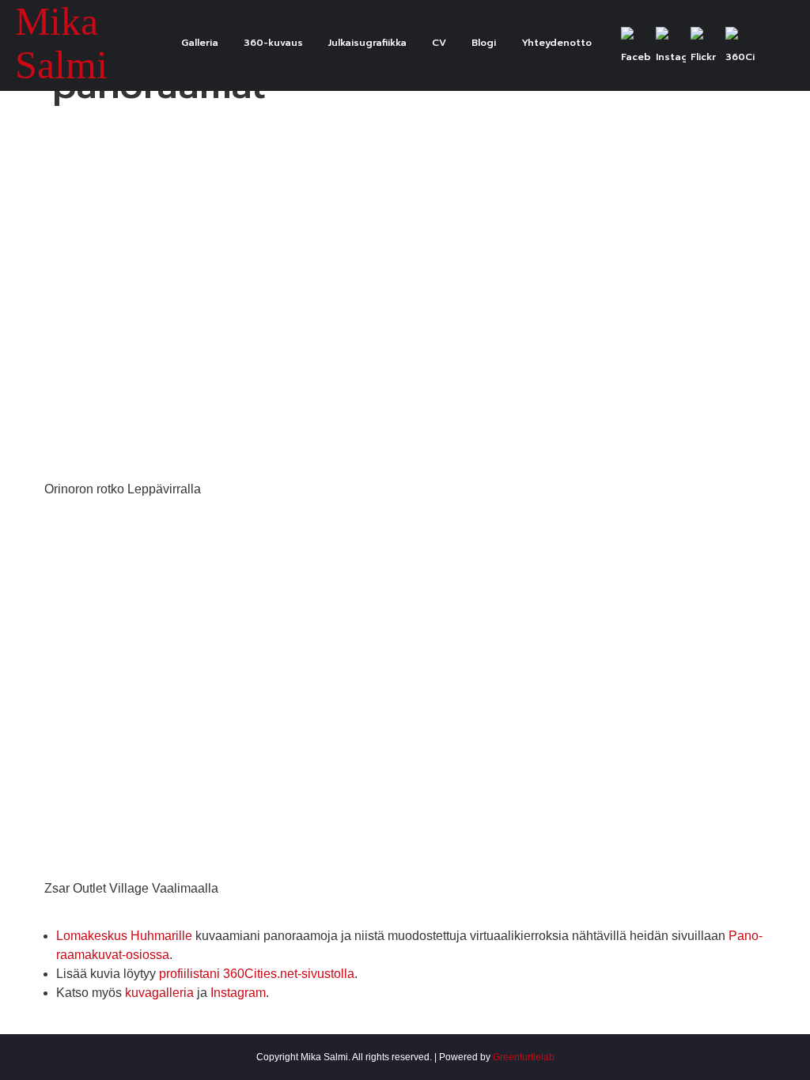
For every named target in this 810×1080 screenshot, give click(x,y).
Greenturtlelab (524, 1057)
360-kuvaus (273, 43)
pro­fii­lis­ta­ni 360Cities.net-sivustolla (256, 973)
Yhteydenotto (556, 43)
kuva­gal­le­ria (159, 992)
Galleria (199, 43)
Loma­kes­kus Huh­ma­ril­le (124, 935)
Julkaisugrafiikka (367, 43)
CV (439, 43)
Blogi (483, 43)
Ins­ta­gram (238, 992)
